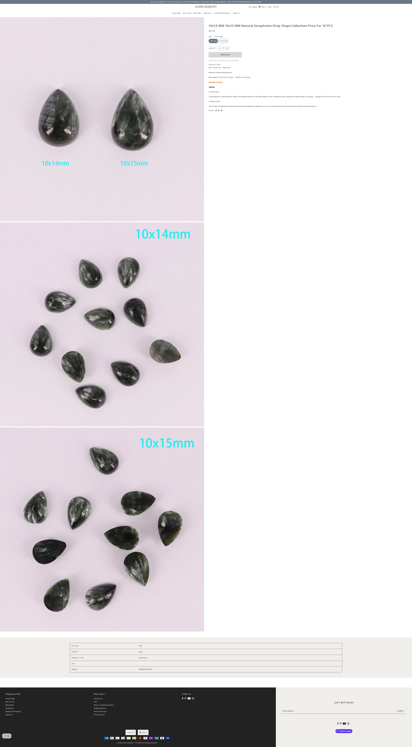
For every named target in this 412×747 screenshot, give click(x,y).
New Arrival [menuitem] (187, 13)
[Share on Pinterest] (221, 110)
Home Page (10, 699)
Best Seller (9, 705)
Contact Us (98, 699)
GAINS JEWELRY (206, 7)
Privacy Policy (99, 715)
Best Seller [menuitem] (197, 13)
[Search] (249, 7)
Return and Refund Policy (104, 705)
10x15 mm (223, 41)
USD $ (263, 7)
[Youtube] (189, 698)
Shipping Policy (100, 708)
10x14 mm (213, 41)
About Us (9, 715)
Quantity (212, 48)
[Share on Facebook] (216, 110)
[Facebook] (182, 698)
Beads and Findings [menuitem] (222, 13)
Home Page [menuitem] (176, 13)
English (254, 7)
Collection (9, 708)
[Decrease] (219, 48)
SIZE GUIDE (213, 60)
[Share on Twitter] (219, 110)
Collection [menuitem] (207, 13)
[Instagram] (193, 698)
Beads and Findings (13, 711)
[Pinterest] (185, 698)
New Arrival (10, 702)
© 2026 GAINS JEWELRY (125, 743)
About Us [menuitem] (236, 13)
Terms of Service (100, 711)
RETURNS (235, 60)
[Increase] (227, 48)
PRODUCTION (224, 60)
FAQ (95, 702)
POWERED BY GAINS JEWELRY (146, 743)
